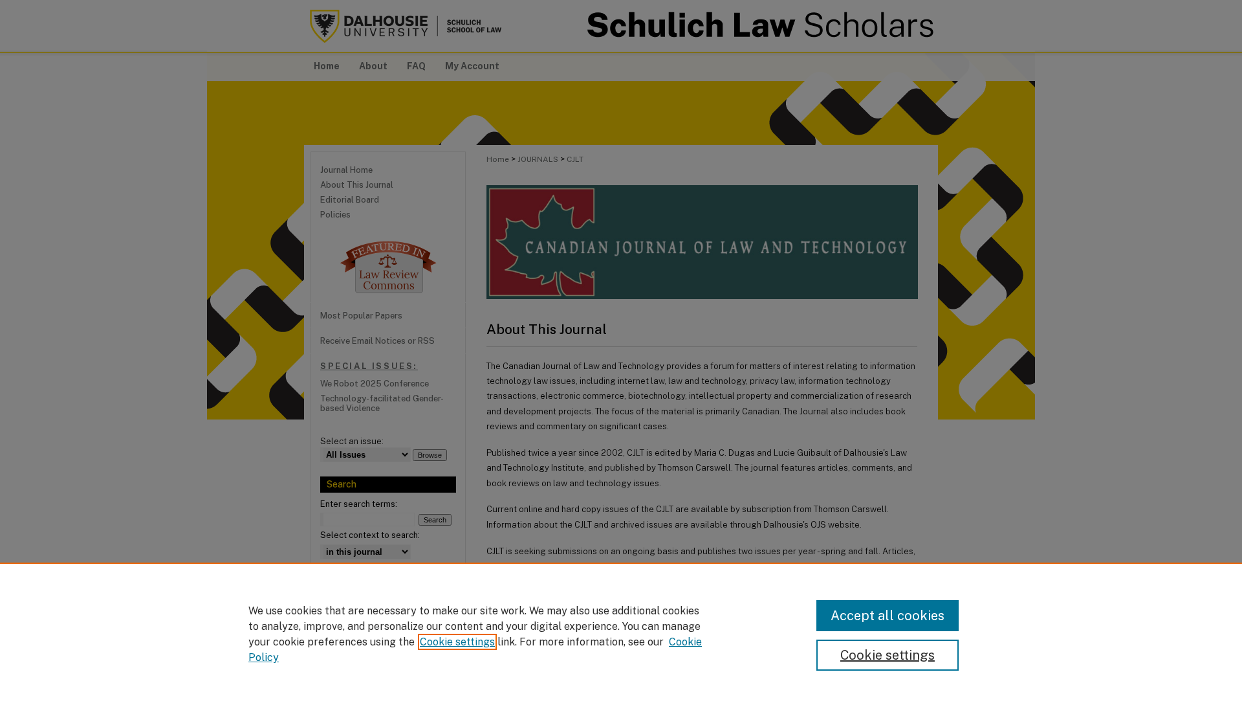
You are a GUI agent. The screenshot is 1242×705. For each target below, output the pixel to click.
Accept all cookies (887, 615)
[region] (621, 634)
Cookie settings (457, 642)
